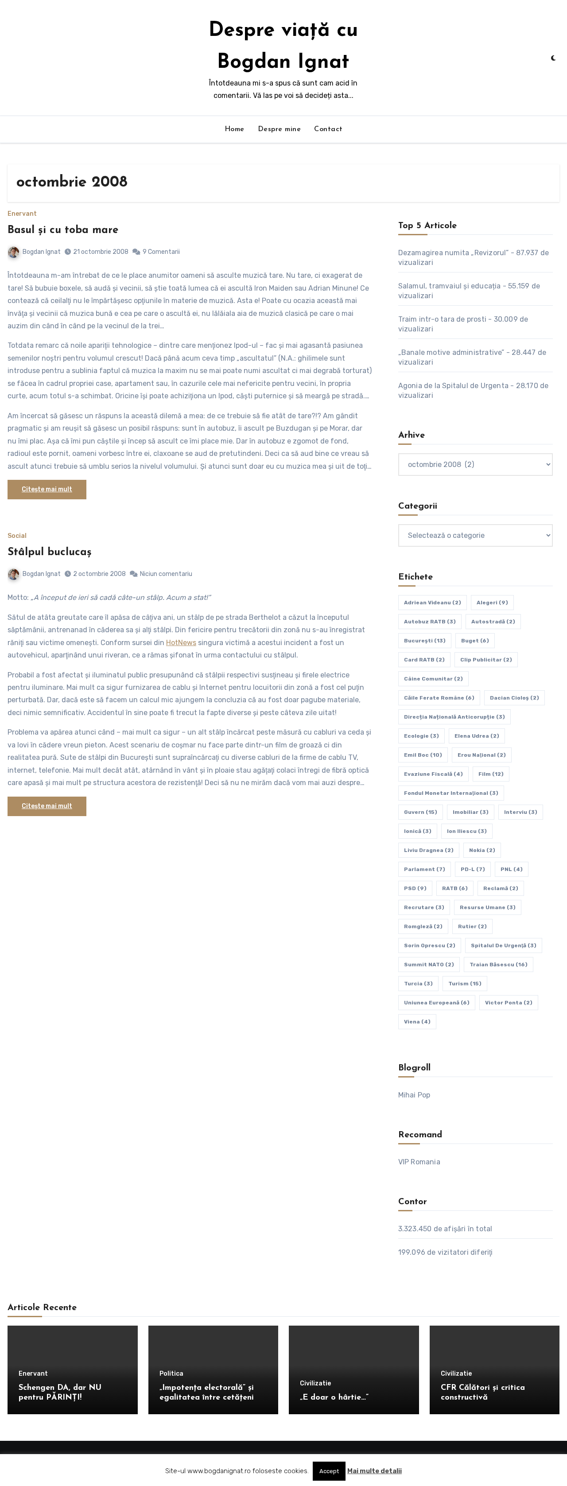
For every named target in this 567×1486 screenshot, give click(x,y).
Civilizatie (315, 1384)
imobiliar (471, 812)
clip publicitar (486, 660)
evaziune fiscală (433, 774)
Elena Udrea (476, 736)
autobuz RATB (430, 622)
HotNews (181, 642)
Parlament (424, 869)
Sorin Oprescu (429, 945)
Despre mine (279, 129)
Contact (328, 129)
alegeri (492, 602)
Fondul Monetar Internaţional (451, 793)
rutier (472, 926)
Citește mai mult (47, 489)
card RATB (424, 660)
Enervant (22, 214)
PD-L (473, 869)
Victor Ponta (508, 1003)
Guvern (420, 812)
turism (465, 983)
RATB (455, 888)
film (491, 774)
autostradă (493, 622)
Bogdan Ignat (42, 252)
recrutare (424, 907)
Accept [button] (329, 1471)
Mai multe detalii (374, 1471)
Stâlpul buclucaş (50, 552)
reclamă (500, 888)
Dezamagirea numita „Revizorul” (453, 253)
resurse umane (488, 907)
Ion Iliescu (467, 831)
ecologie (421, 736)
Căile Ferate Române (439, 698)
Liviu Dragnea (429, 850)
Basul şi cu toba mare (63, 230)
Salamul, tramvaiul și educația (449, 286)
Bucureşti (425, 641)
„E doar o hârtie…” (334, 1398)
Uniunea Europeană (437, 1003)
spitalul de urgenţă (503, 945)
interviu (520, 812)
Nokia (482, 850)
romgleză (423, 926)
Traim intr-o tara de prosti (442, 319)
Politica (171, 1374)
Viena (417, 1022)
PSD (415, 888)
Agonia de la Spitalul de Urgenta (453, 385)
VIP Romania (419, 1162)
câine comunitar (433, 679)
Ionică (417, 831)
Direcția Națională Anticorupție (454, 717)
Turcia (418, 983)
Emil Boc (423, 755)
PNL (512, 869)
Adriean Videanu (432, 602)
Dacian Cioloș (514, 698)
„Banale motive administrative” (451, 352)
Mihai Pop (414, 1095)
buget (475, 641)
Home (235, 129)
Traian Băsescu (499, 964)
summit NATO (429, 964)
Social (17, 536)
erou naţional (482, 755)
